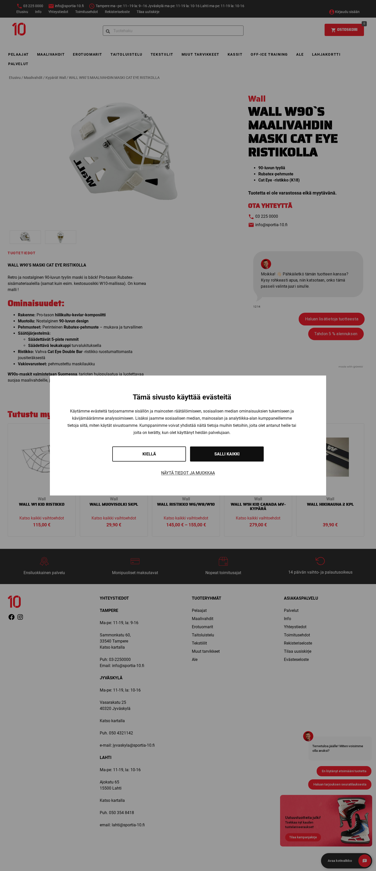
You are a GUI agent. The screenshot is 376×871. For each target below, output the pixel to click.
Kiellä (149, 454)
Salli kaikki (227, 454)
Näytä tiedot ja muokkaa (188, 472)
